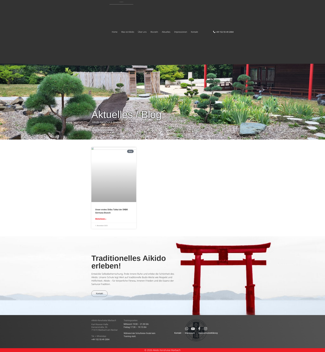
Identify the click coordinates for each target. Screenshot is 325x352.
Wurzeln (154, 31)
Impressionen (180, 31)
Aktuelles (166, 31)
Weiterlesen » (100, 219)
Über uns (142, 31)
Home (114, 31)
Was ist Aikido (127, 31)
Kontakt (194, 31)
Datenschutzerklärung (208, 333)
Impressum (190, 333)
